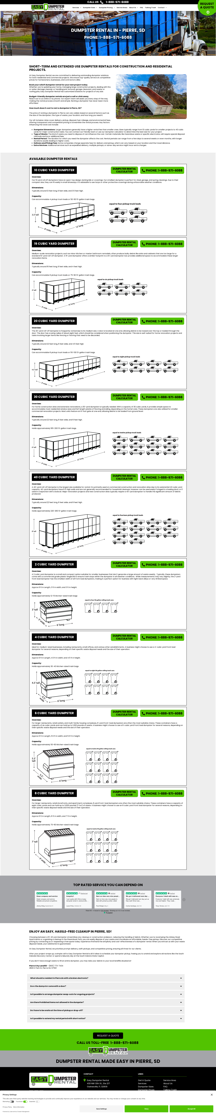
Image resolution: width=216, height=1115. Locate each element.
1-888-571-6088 (164, 170)
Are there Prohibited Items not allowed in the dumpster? (57, 1002)
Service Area (169, 1080)
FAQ (141, 8)
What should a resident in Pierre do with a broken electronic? (59, 978)
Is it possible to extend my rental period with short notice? (58, 1018)
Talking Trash (150, 8)
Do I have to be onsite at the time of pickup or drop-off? (56, 1010)
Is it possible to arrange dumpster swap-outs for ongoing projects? (62, 994)
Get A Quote (144, 1080)
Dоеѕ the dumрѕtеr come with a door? (48, 986)
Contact (161, 8)
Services (75, 8)
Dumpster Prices (146, 1089)
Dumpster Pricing (106, 8)
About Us (132, 8)
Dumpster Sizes (89, 8)
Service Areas (122, 8)
